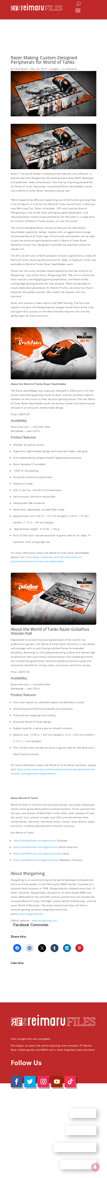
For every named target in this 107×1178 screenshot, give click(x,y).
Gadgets (54, 68)
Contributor (21, 68)
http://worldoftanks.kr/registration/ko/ (36, 860)
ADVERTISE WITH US (75, 1147)
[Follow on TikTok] (70, 1081)
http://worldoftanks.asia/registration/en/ (37, 853)
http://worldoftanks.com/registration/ (35, 847)
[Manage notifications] (95, 1167)
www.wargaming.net (31, 913)
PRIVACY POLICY (78, 1164)
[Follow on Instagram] (43, 1081)
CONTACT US (81, 1130)
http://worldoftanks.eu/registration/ (35, 840)
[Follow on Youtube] (56, 1081)
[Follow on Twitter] (30, 1081)
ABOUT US (83, 1112)
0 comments (69, 68)
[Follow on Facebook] (16, 1081)
